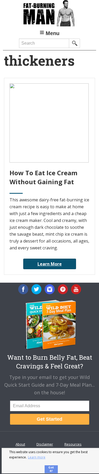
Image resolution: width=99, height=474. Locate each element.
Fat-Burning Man (49, 13)
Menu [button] (52, 33)
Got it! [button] (51, 469)
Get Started (49, 419)
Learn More (49, 264)
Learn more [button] (36, 457)
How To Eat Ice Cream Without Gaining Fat (43, 177)
